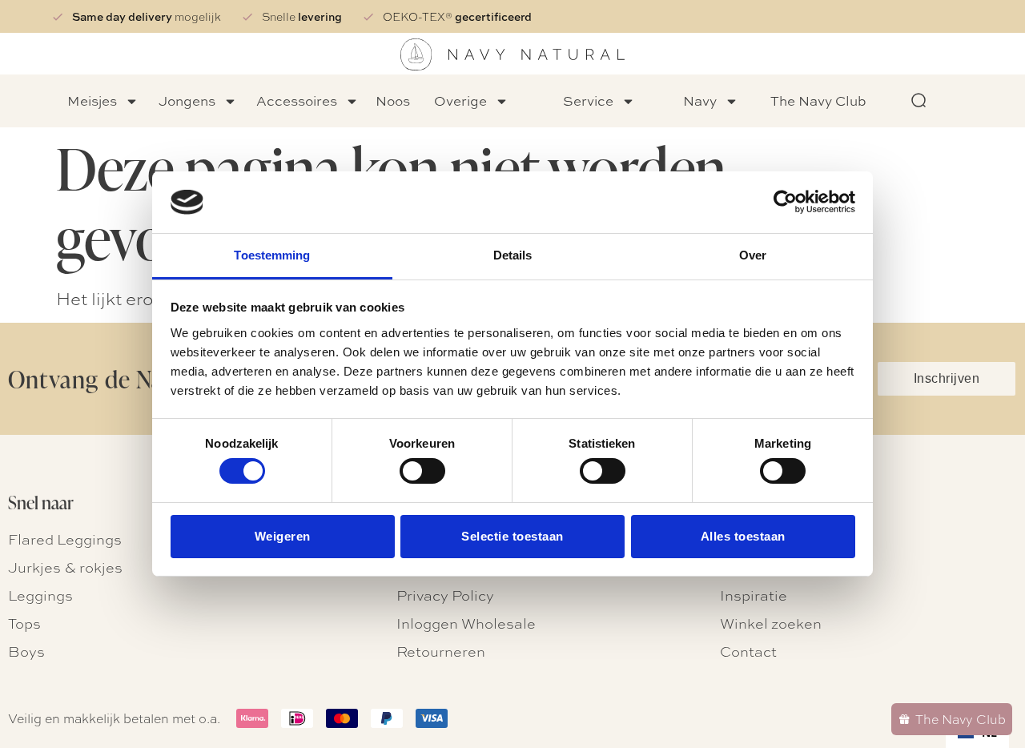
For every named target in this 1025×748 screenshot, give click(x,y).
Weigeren (283, 536)
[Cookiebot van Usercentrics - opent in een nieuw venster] (785, 202)
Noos (393, 100)
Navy (700, 100)
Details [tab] (513, 255)
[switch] (422, 471)
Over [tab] (752, 255)
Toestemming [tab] (272, 255)
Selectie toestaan (512, 536)
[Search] (919, 100)
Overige (460, 100)
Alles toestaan (743, 536)
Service (588, 100)
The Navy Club (818, 100)
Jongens (187, 100)
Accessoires (296, 100)
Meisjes (92, 100)
